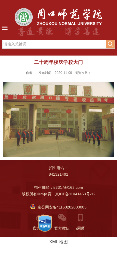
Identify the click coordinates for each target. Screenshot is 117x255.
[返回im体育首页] (58, 17)
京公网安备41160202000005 (61, 207)
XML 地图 (58, 241)
